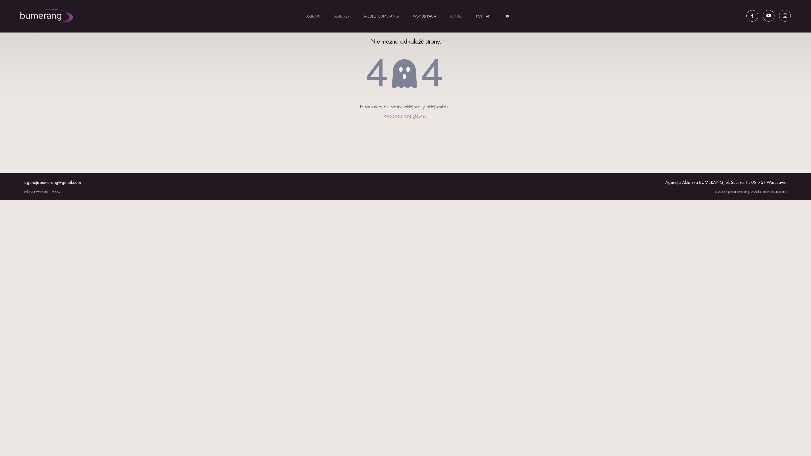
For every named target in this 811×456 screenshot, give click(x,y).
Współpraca (424, 16)
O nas (456, 16)
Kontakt (484, 16)
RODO (56, 192)
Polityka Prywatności (36, 192)
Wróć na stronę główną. (405, 116)
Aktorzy (342, 16)
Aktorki (313, 16)
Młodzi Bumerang (381, 16)
